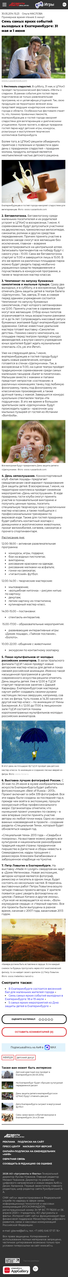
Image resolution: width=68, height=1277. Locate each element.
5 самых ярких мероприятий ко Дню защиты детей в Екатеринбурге (32, 1004)
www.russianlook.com (14, 80)
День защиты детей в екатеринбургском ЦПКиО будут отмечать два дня (36, 1094)
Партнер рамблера (31, 1261)
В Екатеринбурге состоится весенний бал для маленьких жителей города (33, 990)
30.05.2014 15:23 (10, 13)
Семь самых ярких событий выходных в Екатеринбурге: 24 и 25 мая (36, 1116)
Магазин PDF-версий (37, 1146)
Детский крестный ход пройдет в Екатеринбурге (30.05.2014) (33, 1073)
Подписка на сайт (31, 1141)
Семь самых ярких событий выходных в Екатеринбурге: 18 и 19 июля (34, 997)
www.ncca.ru (22, 774)
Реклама (9, 1141)
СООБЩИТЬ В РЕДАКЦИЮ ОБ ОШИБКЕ (27, 1163)
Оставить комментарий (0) (34, 1031)
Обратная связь (14, 1158)
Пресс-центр (11, 1146)
